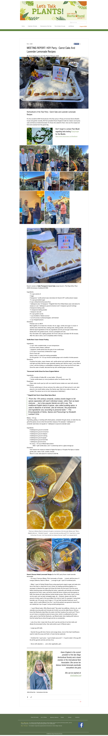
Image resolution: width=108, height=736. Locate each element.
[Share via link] (31, 697)
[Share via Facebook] (27, 697)
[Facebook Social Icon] (80, 724)
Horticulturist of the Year (42, 692)
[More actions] (80, 44)
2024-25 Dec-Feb (31, 692)
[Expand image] (34, 158)
